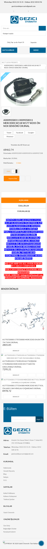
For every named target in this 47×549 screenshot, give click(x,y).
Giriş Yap (10, 42)
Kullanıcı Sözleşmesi (10, 496)
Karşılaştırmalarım (9, 532)
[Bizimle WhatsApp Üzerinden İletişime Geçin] (13, 543)
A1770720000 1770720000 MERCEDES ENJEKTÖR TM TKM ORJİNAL (23, 340)
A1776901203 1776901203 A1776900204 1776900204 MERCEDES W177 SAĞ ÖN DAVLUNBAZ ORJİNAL (19, 364)
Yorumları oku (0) (16, 145)
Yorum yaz (26, 145)
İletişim (5, 477)
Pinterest (9, 136)
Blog (4, 474)
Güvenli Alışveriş (9, 471)
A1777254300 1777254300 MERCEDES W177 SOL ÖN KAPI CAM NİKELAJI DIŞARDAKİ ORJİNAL (23, 386)
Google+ (31, 133)
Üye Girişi (6, 526)
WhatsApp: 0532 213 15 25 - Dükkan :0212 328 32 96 (23, 2)
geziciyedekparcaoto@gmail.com (22, 454)
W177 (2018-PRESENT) (10, 62)
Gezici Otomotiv (8, 512)
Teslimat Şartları (8, 499)
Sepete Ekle (12, 178)
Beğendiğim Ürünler (9, 529)
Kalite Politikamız (9, 493)
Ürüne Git (16, 350)
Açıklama (23, 200)
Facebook (19, 133)
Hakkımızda (7, 468)
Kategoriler (8, 50)
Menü (36, 50)
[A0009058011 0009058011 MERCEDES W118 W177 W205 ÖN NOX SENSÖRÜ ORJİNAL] (23, 89)
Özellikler (23, 206)
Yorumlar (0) (23, 211)
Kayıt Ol (21, 42)
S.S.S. (5, 480)
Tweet (8, 133)
